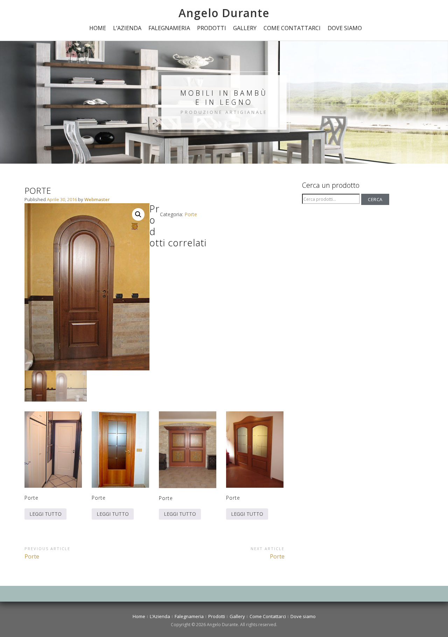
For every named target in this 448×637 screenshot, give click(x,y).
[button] (138, 214)
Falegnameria (169, 28)
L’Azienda (127, 28)
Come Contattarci (292, 28)
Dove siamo (345, 28)
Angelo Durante (224, 12)
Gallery (245, 28)
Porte (190, 214)
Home (97, 28)
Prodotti (211, 28)
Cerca (375, 199)
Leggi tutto (45, 514)
